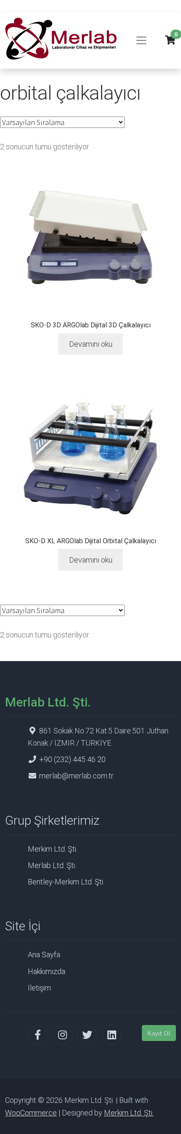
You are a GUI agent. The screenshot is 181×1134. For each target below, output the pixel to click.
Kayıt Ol (158, 1033)
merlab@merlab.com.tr (76, 775)
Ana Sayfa (44, 954)
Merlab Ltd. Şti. (52, 865)
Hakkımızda (46, 971)
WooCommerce (31, 1112)
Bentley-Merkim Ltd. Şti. (66, 881)
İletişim (39, 987)
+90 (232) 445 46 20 (72, 759)
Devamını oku (90, 344)
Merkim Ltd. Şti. (52, 849)
